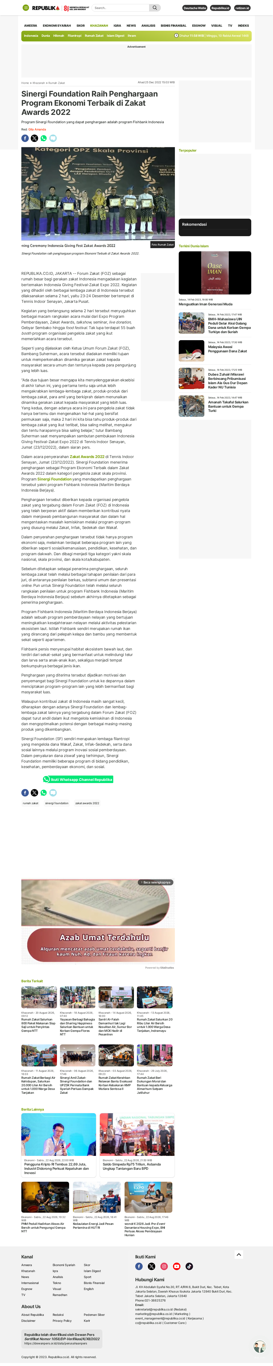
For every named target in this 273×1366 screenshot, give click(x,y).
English (89, 1289)
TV (230, 25)
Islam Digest (115, 35)
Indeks (243, 25)
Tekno (57, 1283)
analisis (148, 25)
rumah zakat (30, 803)
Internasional (30, 1283)
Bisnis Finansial (173, 25)
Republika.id (220, 8)
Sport (87, 1277)
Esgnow (26, 1289)
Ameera (26, 1265)
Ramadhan (60, 1295)
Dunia (46, 35)
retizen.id (242, 8)
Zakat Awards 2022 (87, 456)
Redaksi (58, 1314)
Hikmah (58, 35)
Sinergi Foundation (55, 479)
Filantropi (74, 35)
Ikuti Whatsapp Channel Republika (81, 779)
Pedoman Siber (94, 1314)
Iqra (55, 1271)
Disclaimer (28, 1320)
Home (25, 83)
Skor (87, 1265)
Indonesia (31, 35)
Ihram (132, 35)
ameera (30, 25)
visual (216, 25)
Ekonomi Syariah (57, 25)
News (25, 1277)
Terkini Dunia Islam (194, 246)
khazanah (99, 25)
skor (80, 25)
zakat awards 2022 (87, 803)
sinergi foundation (56, 803)
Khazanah (39, 83)
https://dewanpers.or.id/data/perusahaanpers (55, 1343)
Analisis (58, 1277)
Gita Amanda (37, 129)
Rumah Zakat (94, 35)
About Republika (32, 1314)
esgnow (199, 25)
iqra (117, 25)
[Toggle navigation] (25, 7)
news (131, 25)
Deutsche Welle (195, 8)
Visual (57, 1289)
